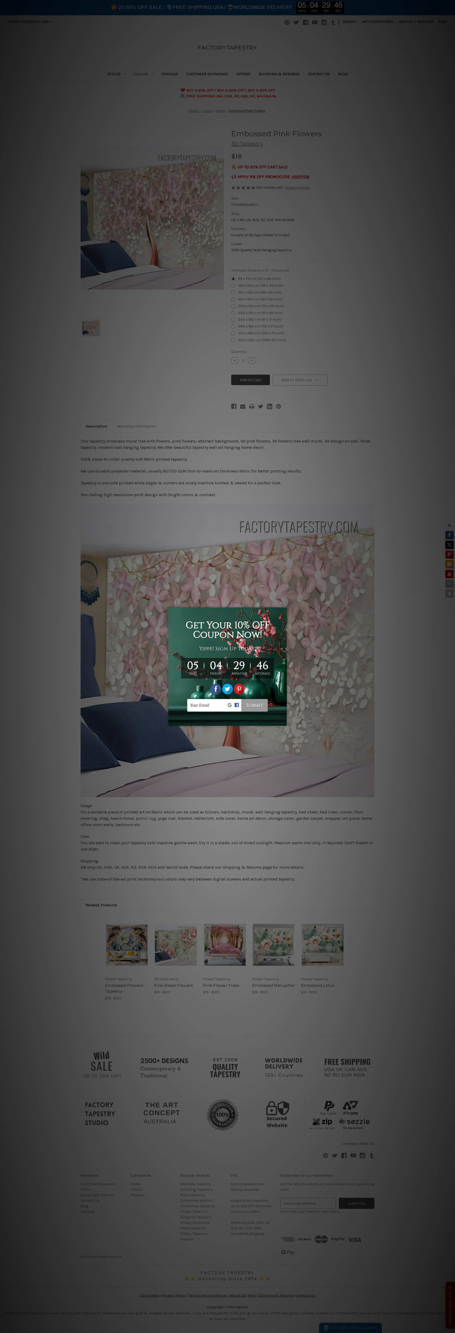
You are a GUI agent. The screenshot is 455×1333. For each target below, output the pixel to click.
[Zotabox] (283, 721)
